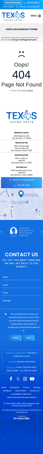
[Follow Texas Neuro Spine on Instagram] (25, 379)
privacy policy (17, 324)
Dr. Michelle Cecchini (28, 410)
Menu (34, 15)
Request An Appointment (30, 7)
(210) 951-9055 (32, 2)
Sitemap (37, 387)
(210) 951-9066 (30, 370)
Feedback (7, 390)
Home (4, 387)
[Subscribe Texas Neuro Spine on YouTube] (32, 379)
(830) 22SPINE (8, 7)
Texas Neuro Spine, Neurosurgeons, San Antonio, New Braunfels (22, 404)
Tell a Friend (20, 390)
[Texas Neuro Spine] (13, 16)
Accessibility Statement (21, 394)
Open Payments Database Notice (21, 397)
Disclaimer (14, 387)
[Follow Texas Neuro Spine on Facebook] (11, 379)
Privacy (26, 387)
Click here (16, 90)
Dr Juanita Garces (9, 410)
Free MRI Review (12, 2)
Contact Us (34, 390)
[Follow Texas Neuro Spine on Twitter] (18, 379)
